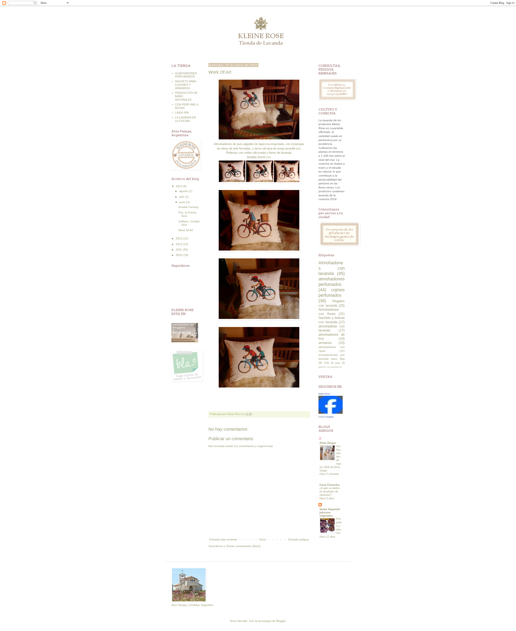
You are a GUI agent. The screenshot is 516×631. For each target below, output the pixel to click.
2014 (179, 186)
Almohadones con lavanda (331, 268)
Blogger (281, 621)
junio (182, 202)
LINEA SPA (182, 112)
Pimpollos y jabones (339, 525)
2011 (179, 249)
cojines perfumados (331, 292)
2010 (179, 255)
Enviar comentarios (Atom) (244, 546)
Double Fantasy (188, 207)
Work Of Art (185, 230)
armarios (325, 343)
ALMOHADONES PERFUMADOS (186, 75)
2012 (179, 244)
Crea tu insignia (326, 417)
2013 (179, 238)
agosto (184, 191)
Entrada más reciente (223, 539)
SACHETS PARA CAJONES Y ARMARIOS (185, 85)
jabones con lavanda (328, 367)
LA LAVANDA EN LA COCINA (185, 119)
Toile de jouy (332, 362)
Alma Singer (327, 442)
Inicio (262, 539)
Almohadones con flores (328, 312)
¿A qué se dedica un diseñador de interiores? (329, 492)
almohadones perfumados (331, 281)
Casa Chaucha (329, 484)
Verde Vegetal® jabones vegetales (329, 512)
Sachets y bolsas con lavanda (331, 320)
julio (182, 196)
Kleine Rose (324, 394)
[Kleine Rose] (330, 412)
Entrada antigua (298, 539)
